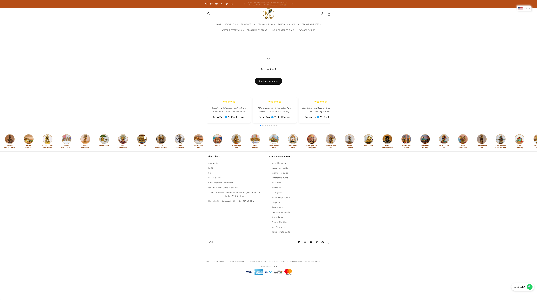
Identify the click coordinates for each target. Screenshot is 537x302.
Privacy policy (268, 261)
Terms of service (282, 261)
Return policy (214, 177)
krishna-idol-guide (280, 173)
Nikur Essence (219, 261)
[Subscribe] (253, 242)
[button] (209, 14)
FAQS (210, 168)
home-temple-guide (281, 197)
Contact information (312, 261)
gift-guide (276, 202)
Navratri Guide (278, 217)
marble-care (277, 187)
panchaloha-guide (280, 177)
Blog (210, 173)
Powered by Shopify (237, 261)
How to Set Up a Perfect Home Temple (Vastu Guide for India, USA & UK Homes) (236, 194)
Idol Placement (278, 227)
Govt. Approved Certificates (220, 182)
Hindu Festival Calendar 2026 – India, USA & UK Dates (232, 201)
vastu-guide (277, 192)
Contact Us (213, 163)
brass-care (276, 182)
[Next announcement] (293, 3)
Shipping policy (296, 261)
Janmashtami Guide (281, 212)
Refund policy (255, 261)
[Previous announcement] (244, 3)
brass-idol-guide (279, 163)
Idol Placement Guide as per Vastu (224, 187)
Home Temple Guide (281, 232)
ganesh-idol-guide (280, 168)
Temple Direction (279, 222)
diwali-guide (277, 207)
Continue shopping (268, 81)
